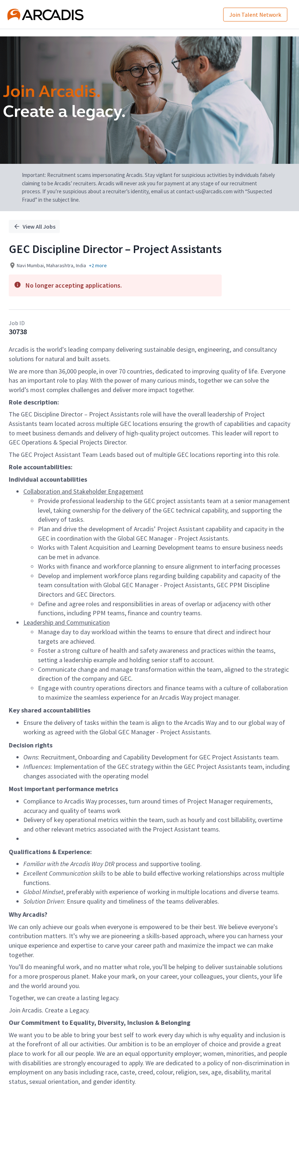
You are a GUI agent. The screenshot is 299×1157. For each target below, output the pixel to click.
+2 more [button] (98, 265)
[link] (45, 14)
